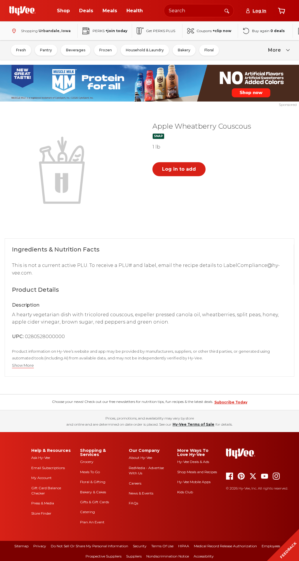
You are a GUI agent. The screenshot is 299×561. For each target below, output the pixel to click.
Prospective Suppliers (103, 556)
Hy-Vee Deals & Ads (193, 461)
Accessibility (204, 556)
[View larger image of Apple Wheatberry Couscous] (63, 169)
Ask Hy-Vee (40, 457)
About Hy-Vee (140, 457)
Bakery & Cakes (93, 492)
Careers (135, 483)
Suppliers (134, 556)
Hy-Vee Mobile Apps (194, 482)
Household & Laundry (145, 50)
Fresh (21, 50)
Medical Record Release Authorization (225, 546)
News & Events (141, 493)
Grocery (86, 461)
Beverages (75, 50)
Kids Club (185, 492)
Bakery (184, 50)
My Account (41, 478)
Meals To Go (90, 472)
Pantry (46, 50)
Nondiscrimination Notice (167, 556)
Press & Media (42, 503)
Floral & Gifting (92, 482)
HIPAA (183, 546)
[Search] (227, 10)
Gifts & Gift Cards (94, 502)
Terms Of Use (162, 546)
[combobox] (199, 10)
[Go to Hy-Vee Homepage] (22, 10)
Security (140, 546)
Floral (209, 50)
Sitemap (21, 546)
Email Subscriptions (48, 468)
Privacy (39, 546)
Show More (23, 365)
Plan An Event (92, 522)
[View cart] (281, 11)
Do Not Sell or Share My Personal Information (89, 546)
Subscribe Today (230, 402)
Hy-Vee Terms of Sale (193, 424)
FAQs (133, 503)
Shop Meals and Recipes (197, 472)
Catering (87, 512)
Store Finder (41, 513)
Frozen (105, 50)
